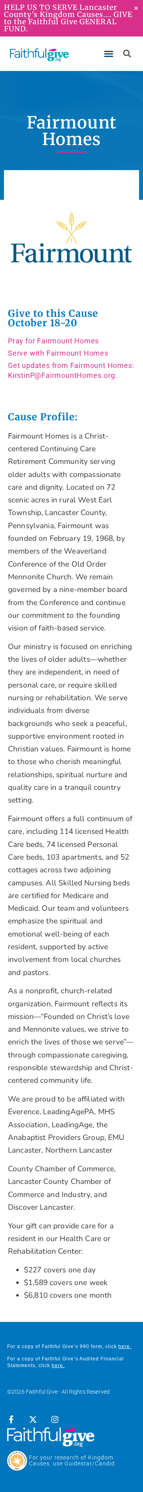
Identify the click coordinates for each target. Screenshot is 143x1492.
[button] (108, 53)
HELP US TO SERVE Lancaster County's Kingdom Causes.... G (61, 11)
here (124, 1346)
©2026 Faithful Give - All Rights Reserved (58, 1392)
